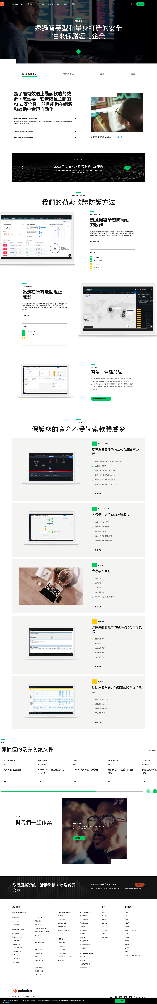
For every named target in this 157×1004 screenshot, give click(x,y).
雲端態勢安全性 (62, 926)
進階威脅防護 (15, 933)
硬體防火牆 (38, 921)
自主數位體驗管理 (39, 953)
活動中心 (127, 926)
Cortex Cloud (61, 919)
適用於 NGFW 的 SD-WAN (42, 931)
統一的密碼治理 (84, 941)
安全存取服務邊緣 (39, 942)
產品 (43, 4)
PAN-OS (37, 935)
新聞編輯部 (105, 937)
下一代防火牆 (38, 917)
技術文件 (127, 948)
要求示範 (140, 4)
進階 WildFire (16, 940)
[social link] (111, 997)
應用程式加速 (38, 949)
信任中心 (20, 996)
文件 (34, 996)
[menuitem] (19, 4)
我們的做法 (68, 74)
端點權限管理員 (84, 923)
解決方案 (50, 4)
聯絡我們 (104, 919)
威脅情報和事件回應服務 (86, 953)
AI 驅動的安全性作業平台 (64, 912)
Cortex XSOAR (62, 949)
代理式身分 (83, 933)
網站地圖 (127, 944)
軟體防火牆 (38, 924)
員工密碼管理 (83, 930)
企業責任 (104, 923)
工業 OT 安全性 (16, 958)
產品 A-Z (127, 933)
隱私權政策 (128, 888)
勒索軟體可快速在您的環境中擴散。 (24, 137)
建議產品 (92, 252)
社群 (126, 916)
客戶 (103, 926)
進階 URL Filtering (17, 937)
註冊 (138, 884)
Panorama (37, 939)
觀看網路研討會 (94, 241)
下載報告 (118, 137)
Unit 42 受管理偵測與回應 (64, 956)
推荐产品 (25, 326)
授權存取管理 (83, 916)
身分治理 (82, 926)
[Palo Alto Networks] (18, 4)
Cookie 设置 (120, 1001)
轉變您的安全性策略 (85, 964)
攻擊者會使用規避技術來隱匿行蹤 (23, 131)
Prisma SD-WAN (39, 967)
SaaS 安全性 (15, 962)
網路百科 (127, 923)
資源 (65, 4)
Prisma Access (39, 960)
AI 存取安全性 (16, 924)
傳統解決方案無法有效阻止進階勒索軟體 (25, 118)
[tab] (48, 791)
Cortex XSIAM (61, 942)
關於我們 (104, 912)
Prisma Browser (39, 964)
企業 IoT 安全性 (16, 951)
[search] (131, 4)
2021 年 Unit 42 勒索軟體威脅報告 (127, 168)
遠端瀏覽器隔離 (39, 971)
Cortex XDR (61, 946)
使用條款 (134, 888)
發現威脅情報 (83, 967)
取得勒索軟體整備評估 (99, 398)
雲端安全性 (61, 916)
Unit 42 (127, 951)
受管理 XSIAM (61, 960)
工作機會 (104, 916)
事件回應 (82, 960)
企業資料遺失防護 (17, 947)
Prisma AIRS (15, 921)
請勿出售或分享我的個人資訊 (132, 955)
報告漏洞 (127, 941)
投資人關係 (105, 930)
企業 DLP (37, 956)
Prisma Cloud (61, 933)
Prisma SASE (38, 946)
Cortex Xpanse (62, 953)
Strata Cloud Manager (41, 928)
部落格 (58, 4)
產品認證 (127, 937)
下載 (5, 781)
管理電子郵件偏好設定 (130, 930)
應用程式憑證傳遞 (85, 944)
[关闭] (154, 1001)
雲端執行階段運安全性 (63, 930)
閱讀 (109, 781)
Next (155, 791)
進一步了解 (98, 493)
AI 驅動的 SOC (62, 939)
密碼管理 (82, 937)
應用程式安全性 (62, 923)
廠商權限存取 (83, 948)
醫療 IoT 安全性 (16, 955)
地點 (103, 933)
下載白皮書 (26, 315)
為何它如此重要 (29, 74)
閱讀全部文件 (153, 750)
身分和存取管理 (84, 919)
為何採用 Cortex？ (33, 4)
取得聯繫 (73, 4)
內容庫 (126, 919)
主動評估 (82, 956)
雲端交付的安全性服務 (18, 929)
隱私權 (14, 996)
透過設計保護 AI (16, 917)
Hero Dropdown (78, 51)
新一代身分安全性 (85, 912)
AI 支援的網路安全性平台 (19, 912)
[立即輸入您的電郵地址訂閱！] (112, 885)
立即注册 (77, 838)
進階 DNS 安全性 (16, 944)
